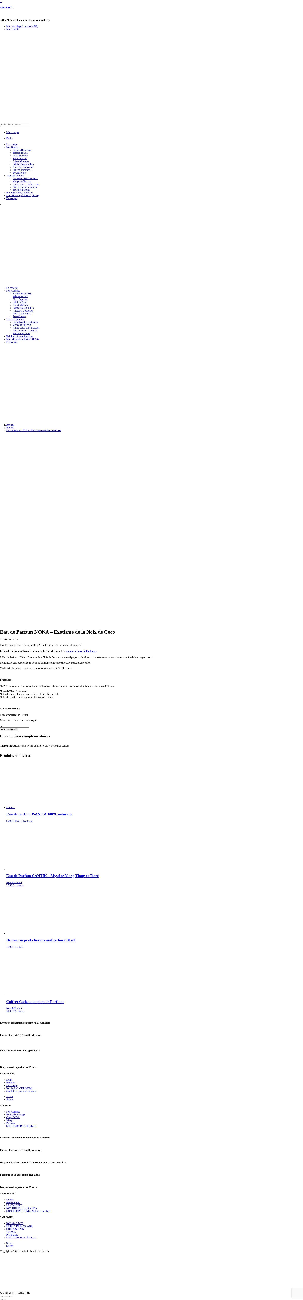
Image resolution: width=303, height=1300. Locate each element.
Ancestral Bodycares (23, 167)
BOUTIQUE (13, 1202)
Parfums (10, 1123)
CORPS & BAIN (15, 1229)
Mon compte (12, 29)
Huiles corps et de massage (26, 184)
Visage (9, 1120)
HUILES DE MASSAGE (19, 1226)
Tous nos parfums (21, 189)
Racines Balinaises (22, 150)
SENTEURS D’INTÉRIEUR (21, 1126)
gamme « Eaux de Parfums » (81, 651)
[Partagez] (7, 1296)
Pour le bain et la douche (25, 187)
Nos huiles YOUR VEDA (19, 1088)
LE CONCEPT (14, 1205)
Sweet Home (19, 172)
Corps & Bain (13, 1117)
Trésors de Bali (20, 152)
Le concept (11, 144)
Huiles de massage (15, 1114)
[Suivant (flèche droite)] (4, 1299)
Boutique (10, 1082)
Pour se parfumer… (22, 169)
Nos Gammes (13, 147)
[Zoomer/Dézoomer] (1, 1296)
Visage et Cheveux (22, 181)
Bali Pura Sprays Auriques (19, 192)
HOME (10, 1199)
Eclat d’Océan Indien (23, 164)
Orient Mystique (21, 161)
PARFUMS (12, 1234)
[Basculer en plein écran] (4, 1296)
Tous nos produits (15, 175)
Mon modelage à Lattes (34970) (22, 26)
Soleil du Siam (20, 158)
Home (9, 1079)
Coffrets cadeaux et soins (25, 178)
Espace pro (11, 198)
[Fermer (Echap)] (10, 1296)
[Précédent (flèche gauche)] (1, 1299)
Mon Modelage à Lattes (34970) (22, 195)
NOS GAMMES (14, 1223)
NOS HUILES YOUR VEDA (21, 1208)
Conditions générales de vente (21, 1091)
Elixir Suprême (20, 155)
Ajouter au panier (9, 729)
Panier (9, 138)
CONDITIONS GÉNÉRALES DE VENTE (28, 1211)
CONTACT (6, 7)
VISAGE (11, 1232)
